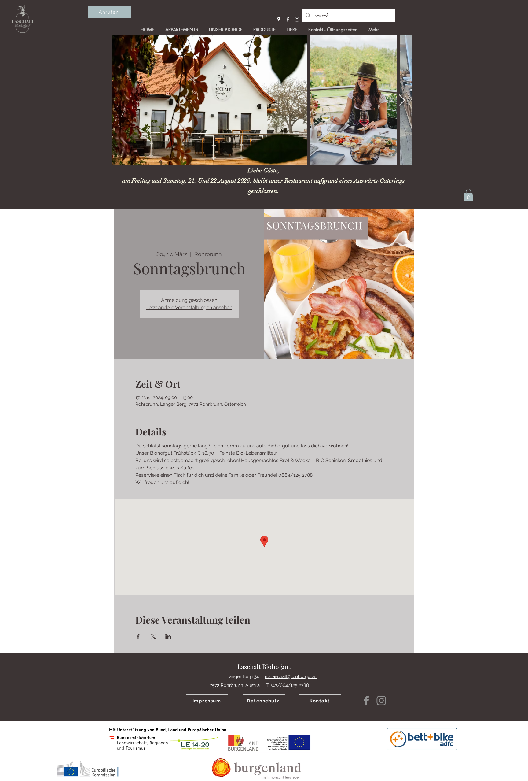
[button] (468, 195)
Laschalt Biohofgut (263, 666)
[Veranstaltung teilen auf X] (153, 636)
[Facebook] (288, 19)
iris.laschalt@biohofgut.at (291, 676)
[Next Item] (401, 100)
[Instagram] (297, 19)
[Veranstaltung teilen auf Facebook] (138, 636)
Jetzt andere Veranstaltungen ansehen (189, 307)
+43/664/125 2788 (289, 685)
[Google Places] (279, 19)
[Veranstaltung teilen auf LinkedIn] (168, 636)
